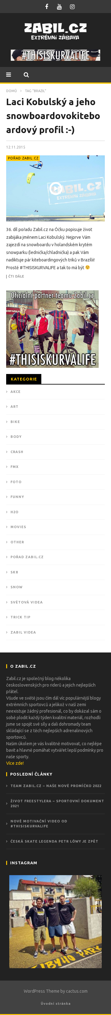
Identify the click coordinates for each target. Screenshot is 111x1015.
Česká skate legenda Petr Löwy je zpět (54, 841)
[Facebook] (46, 6)
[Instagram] (72, 6)
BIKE (15, 422)
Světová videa (26, 602)
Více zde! (15, 763)
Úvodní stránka (56, 1003)
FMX (14, 467)
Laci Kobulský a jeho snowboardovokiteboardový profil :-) (53, 115)
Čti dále (16, 276)
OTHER (17, 542)
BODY (16, 436)
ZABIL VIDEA (23, 632)
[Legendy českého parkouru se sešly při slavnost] (55, 921)
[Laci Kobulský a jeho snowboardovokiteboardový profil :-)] (55, 188)
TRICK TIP (20, 617)
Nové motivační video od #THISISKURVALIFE (38, 823)
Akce (15, 392)
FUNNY (17, 497)
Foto (16, 482)
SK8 (14, 572)
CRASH (16, 452)
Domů (11, 91)
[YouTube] (59, 6)
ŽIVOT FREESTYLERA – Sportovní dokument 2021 (57, 803)
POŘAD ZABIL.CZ (23, 158)
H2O (14, 512)
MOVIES (18, 527)
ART (14, 406)
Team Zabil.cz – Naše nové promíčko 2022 (55, 786)
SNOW (16, 587)
